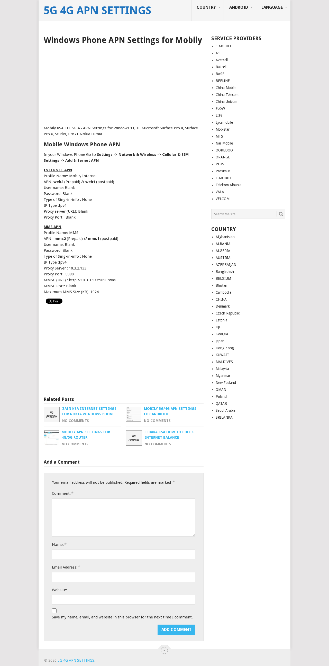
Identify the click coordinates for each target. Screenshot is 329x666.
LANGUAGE (272, 7)
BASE (220, 74)
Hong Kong (225, 348)
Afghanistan (225, 237)
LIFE (219, 115)
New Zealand (226, 383)
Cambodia (223, 292)
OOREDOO (224, 150)
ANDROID (238, 7)
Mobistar (223, 129)
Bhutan (221, 285)
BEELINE (223, 81)
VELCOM (223, 199)
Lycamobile (224, 122)
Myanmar (223, 376)
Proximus (223, 171)
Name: (59, 544)
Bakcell (221, 67)
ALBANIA (223, 244)
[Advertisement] (124, 83)
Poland (221, 396)
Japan (220, 341)
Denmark (223, 306)
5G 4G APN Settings (97, 10)
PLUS (220, 164)
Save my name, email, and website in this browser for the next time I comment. (122, 617)
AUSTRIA (223, 258)
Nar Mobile (224, 143)
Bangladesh (225, 271)
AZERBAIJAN (226, 265)
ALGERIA (223, 251)
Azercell (222, 60)
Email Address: (66, 567)
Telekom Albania (228, 185)
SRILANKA (224, 417)
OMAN (221, 390)
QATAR (221, 403)
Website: (59, 590)
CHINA (221, 299)
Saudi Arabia (225, 410)
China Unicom (226, 102)
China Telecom (227, 95)
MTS (219, 136)
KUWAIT (222, 355)
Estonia (221, 320)
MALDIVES (224, 362)
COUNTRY (206, 7)
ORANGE (223, 157)
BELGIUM (223, 278)
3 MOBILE (224, 46)
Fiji (218, 327)
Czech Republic (228, 313)
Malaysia (222, 369)
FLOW (220, 108)
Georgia (222, 334)
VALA (220, 192)
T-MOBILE (224, 178)
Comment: (62, 493)
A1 (218, 53)
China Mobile (226, 88)
